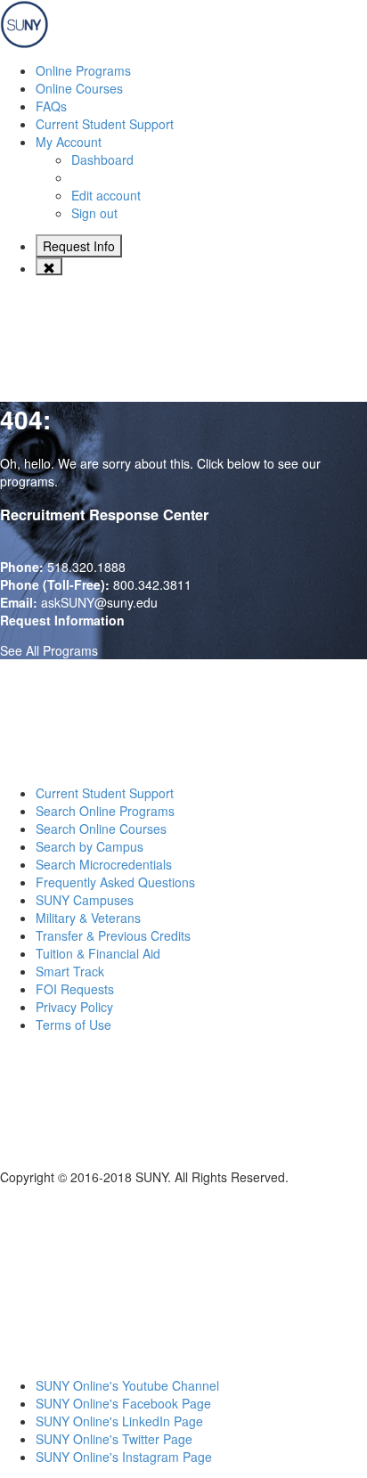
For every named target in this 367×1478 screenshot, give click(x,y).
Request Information (62, 620)
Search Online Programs (105, 811)
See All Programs (49, 650)
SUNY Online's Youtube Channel (127, 1385)
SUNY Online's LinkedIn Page (119, 1421)
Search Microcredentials (104, 864)
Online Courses (79, 88)
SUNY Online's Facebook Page (123, 1403)
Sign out (94, 213)
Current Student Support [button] (105, 124)
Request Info (79, 246)
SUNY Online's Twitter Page (114, 1439)
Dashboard (102, 159)
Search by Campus (89, 846)
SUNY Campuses (85, 900)
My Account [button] (69, 142)
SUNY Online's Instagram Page (124, 1457)
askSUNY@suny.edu (99, 602)
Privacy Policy (74, 1007)
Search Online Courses (101, 828)
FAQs (51, 106)
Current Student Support (105, 793)
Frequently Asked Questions (115, 882)
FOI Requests (75, 989)
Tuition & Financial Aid (98, 953)
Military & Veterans (88, 918)
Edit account (106, 195)
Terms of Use (73, 1024)
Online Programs (83, 70)
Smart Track (70, 971)
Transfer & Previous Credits (113, 935)
